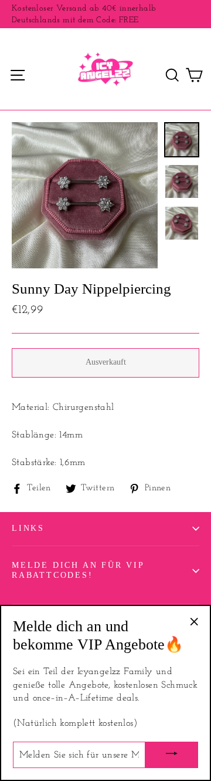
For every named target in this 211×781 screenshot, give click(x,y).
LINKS (28, 528)
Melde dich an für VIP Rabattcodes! (78, 570)
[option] (85, 195)
